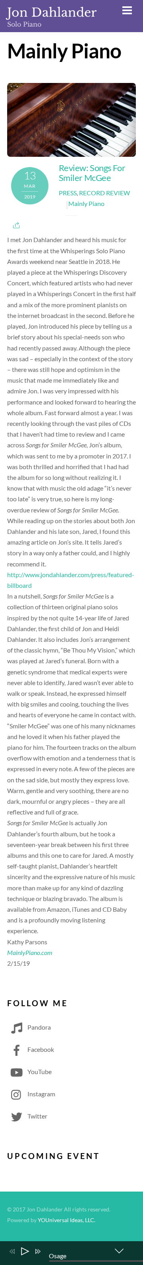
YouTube (39, 1071)
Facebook (40, 1049)
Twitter (36, 1116)
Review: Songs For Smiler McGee (92, 172)
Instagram (40, 1093)
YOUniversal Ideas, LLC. (66, 1220)
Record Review (104, 192)
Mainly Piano (86, 203)
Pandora (38, 1027)
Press (68, 192)
